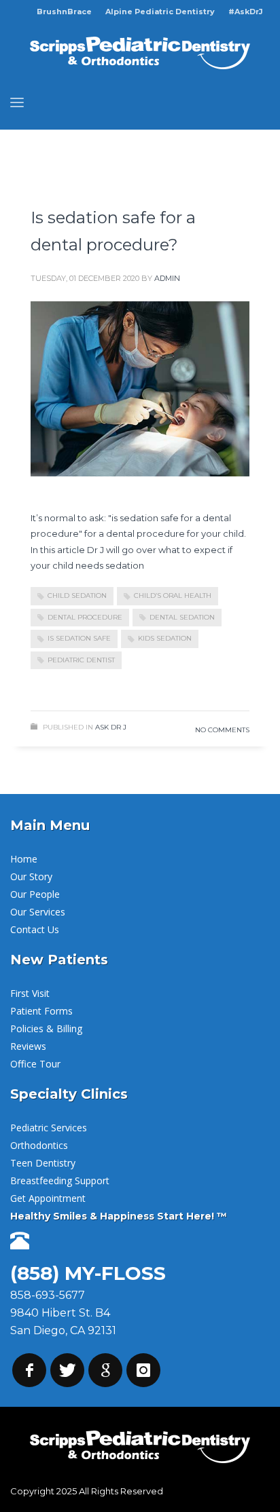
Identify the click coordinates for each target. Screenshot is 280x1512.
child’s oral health (172, 595)
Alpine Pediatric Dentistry (160, 11)
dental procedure (85, 617)
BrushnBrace (64, 11)
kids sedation (165, 638)
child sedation (77, 595)
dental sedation (182, 617)
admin (167, 278)
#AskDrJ (245, 11)
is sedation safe (79, 638)
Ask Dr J (110, 727)
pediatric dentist (81, 660)
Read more (206, 686)
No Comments (222, 729)
